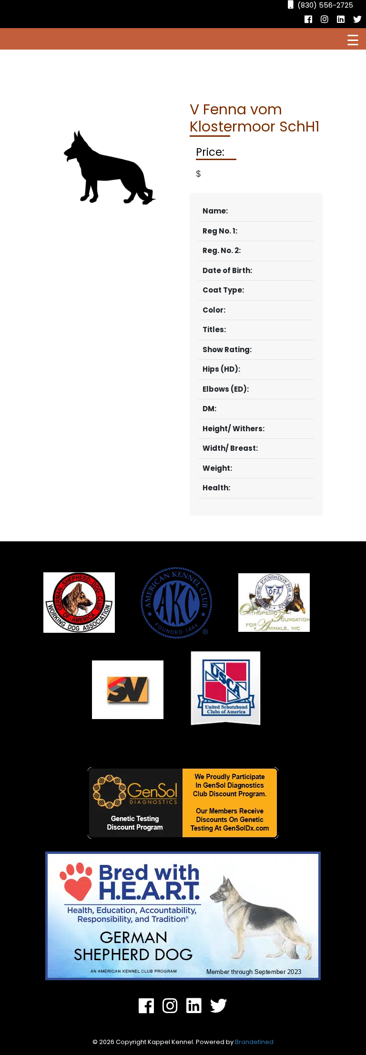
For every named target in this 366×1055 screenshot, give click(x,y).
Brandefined (254, 1041)
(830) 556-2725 (325, 5)
